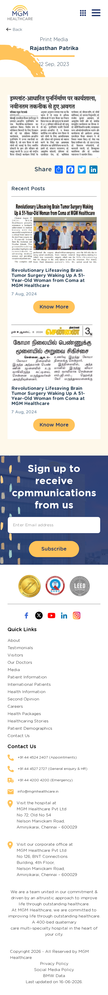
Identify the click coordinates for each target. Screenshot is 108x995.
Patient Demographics (30, 728)
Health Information (26, 692)
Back (17, 30)
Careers (15, 706)
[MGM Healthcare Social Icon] (26, 615)
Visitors (15, 655)
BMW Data (54, 976)
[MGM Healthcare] (20, 12)
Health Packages (24, 714)
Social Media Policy (54, 970)
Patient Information (27, 677)
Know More (54, 307)
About (14, 640)
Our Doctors (20, 662)
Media (14, 670)
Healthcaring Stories (28, 721)
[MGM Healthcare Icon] (54, 586)
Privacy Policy (54, 964)
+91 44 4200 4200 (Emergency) (45, 780)
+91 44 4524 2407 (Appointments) (47, 757)
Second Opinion (23, 699)
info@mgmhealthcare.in (38, 791)
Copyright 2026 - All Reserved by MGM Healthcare (49, 955)
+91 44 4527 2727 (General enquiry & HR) (52, 769)
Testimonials (20, 648)
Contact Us (19, 736)
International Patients (29, 684)
